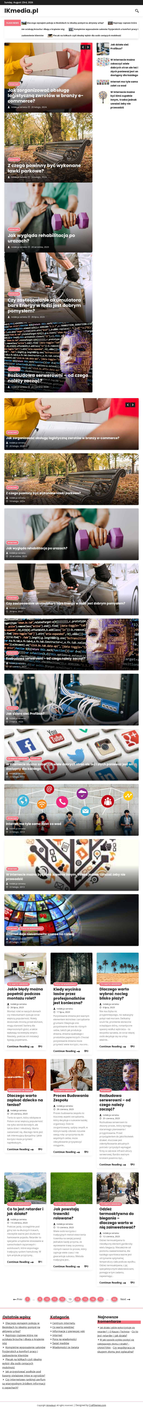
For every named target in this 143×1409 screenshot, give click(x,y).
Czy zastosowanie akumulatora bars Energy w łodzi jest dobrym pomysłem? (65, 603)
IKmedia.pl (21, 10)
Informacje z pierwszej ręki (68, 1331)
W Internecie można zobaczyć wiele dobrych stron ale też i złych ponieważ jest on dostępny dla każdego (124, 67)
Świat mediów (60, 1343)
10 (46, 1299)
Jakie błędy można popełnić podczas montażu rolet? (25, 994)
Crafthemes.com (97, 1405)
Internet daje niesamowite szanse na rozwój (40, 934)
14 (77, 1299)
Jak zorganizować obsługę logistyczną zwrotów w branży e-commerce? (62, 438)
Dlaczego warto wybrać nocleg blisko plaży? (114, 994)
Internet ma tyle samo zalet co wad (33, 824)
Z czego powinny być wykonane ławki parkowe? (43, 493)
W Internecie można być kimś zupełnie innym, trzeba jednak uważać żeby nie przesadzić (123, 99)
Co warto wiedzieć (18, 758)
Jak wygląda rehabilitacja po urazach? (36, 548)
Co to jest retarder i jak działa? (25, 1211)
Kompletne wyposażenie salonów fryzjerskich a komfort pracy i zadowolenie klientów (23, 1351)
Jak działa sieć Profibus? (25, 713)
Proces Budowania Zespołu (71, 1098)
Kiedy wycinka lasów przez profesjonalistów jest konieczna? (69, 996)
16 (92, 1299)
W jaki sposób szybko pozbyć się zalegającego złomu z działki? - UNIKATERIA (115, 1343)
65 (114, 1299)
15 (85, 1299)
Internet (14, 83)
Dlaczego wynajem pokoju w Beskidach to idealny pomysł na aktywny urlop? (65, 23)
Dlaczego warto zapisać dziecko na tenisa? (25, 1100)
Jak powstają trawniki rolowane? (66, 1214)
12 (62, 1299)
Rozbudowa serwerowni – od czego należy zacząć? (46, 658)
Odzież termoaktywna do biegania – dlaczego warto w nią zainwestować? (117, 1218)
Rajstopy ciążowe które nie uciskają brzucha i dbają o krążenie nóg (23, 1339)
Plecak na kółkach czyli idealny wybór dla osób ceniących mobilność (87, 35)
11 (54, 1299)
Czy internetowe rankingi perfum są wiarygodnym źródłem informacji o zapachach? (23, 1383)
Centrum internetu (63, 1323)
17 (100, 1299)
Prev (19, 1299)
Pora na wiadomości (31, 928)
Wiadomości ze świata (20, 1090)
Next (123, 1299)
